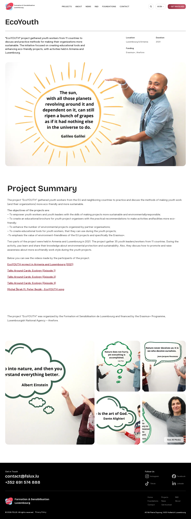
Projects (67, 6)
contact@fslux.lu (22, 476)
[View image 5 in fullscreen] (164, 419)
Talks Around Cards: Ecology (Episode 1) (31, 270)
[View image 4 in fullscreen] (118, 419)
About (78, 6)
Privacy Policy (40, 512)
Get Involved (166, 505)
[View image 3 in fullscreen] (164, 366)
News (88, 6)
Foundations (109, 6)
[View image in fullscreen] (49, 393)
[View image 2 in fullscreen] (118, 366)
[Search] (151, 6)
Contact (124, 6)
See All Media (174, 439)
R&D (96, 6)
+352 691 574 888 (22, 482)
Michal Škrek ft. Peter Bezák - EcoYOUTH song (35, 289)
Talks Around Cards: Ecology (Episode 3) (31, 283)
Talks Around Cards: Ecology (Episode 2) (31, 276)
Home (150, 497)
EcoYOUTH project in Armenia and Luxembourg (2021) (40, 264)
